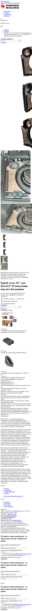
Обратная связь (5, 1)
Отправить (4, 559)
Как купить (9, 3)
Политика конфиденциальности (13, 496)
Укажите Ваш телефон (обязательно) (12, 550)
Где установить (8, 506)
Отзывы (6, 13)
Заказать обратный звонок (8, 517)
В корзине (4, 42)
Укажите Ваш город (6, 598)
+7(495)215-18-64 (11, 514)
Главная (6, 30)
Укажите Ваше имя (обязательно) (11, 545)
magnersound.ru (16, 520)
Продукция (7, 11)
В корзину (7, 39)
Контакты (7, 16)
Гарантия (3, 3)
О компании (7, 14)
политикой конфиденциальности (21, 554)
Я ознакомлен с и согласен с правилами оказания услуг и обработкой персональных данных (16, 555)
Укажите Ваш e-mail (6, 548)
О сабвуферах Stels (9, 491)
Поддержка (16, 3)
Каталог (6, 31)
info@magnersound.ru (11, 515)
